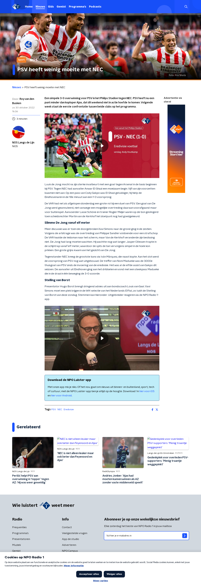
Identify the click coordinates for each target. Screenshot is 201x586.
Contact (67, 527)
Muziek (16, 545)
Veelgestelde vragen (74, 533)
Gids (51, 6)
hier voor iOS (147, 391)
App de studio (70, 539)
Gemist (61, 6)
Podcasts (95, 6)
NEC (59, 409)
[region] (102, 145)
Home (29, 6)
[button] (186, 6)
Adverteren (69, 545)
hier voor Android (61, 395)
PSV (53, 409)
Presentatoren (21, 539)
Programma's (77, 6)
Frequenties (19, 527)
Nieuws (40, 6)
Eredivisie (69, 409)
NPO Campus (70, 551)
